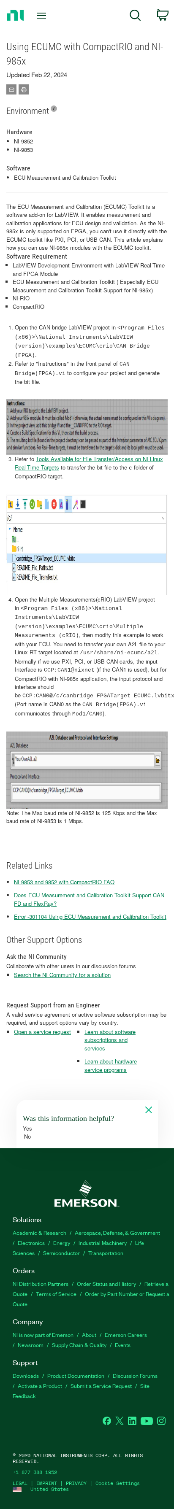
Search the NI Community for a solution (62, 975)
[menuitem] (135, 16)
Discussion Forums (135, 1375)
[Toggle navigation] (43, 15)
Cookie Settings (117, 1483)
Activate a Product (40, 1386)
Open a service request (42, 1032)
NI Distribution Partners (40, 1284)
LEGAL (20, 1483)
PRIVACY (76, 1483)
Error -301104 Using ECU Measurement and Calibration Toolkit (90, 916)
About (89, 1335)
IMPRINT (46, 1483)
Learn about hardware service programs (110, 1065)
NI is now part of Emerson (43, 1335)
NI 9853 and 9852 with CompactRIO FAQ (64, 882)
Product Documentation (75, 1375)
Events (122, 1345)
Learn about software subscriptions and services (110, 1040)
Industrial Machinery (103, 1243)
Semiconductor (61, 1253)
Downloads (26, 1375)
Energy (61, 1243)
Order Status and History (106, 1284)
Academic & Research (39, 1232)
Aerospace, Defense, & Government (117, 1232)
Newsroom (31, 1345)
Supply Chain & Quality (79, 1345)
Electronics (31, 1243)
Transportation (105, 1253)
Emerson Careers (126, 1335)
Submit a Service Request (101, 1386)
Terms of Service (56, 1294)
